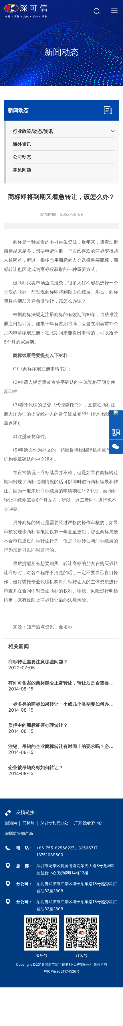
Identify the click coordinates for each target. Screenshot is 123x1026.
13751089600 (49, 854)
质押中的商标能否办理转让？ (38, 725)
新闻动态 (61, 52)
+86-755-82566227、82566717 (67, 847)
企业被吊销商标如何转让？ (35, 767)
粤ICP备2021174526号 (62, 971)
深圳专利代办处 (54, 822)
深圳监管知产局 (19, 833)
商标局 (29, 822)
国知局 (11, 822)
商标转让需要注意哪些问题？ (38, 661)
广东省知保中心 (88, 822)
